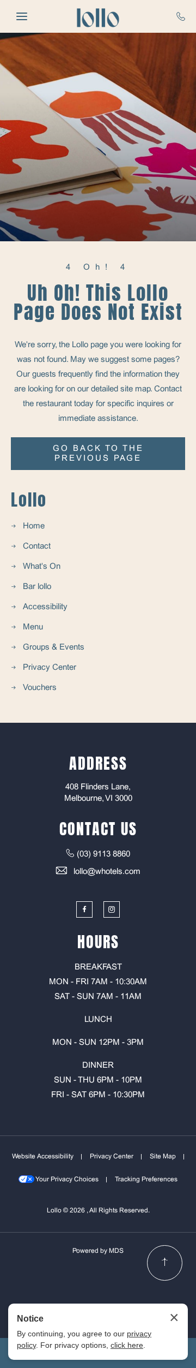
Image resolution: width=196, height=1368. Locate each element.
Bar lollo (37, 587)
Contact (37, 546)
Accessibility (45, 607)
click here (127, 1345)
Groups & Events (53, 647)
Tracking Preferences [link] (146, 1179)
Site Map (163, 1156)
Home (34, 526)
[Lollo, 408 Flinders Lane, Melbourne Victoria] (98, 16)
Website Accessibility (43, 1156)
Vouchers (40, 688)
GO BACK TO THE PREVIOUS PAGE (98, 453)
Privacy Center (49, 667)
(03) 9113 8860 (103, 854)
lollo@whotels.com (107, 872)
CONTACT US (98, 828)
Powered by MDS (98, 1251)
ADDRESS (98, 763)
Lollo (29, 500)
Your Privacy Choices (66, 1179)
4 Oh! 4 (98, 267)
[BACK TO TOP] (164, 1263)
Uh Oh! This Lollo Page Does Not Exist (98, 302)
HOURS (98, 941)
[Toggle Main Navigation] (22, 16)
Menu (33, 627)
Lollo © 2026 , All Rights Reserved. (98, 1211)
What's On (41, 566)
